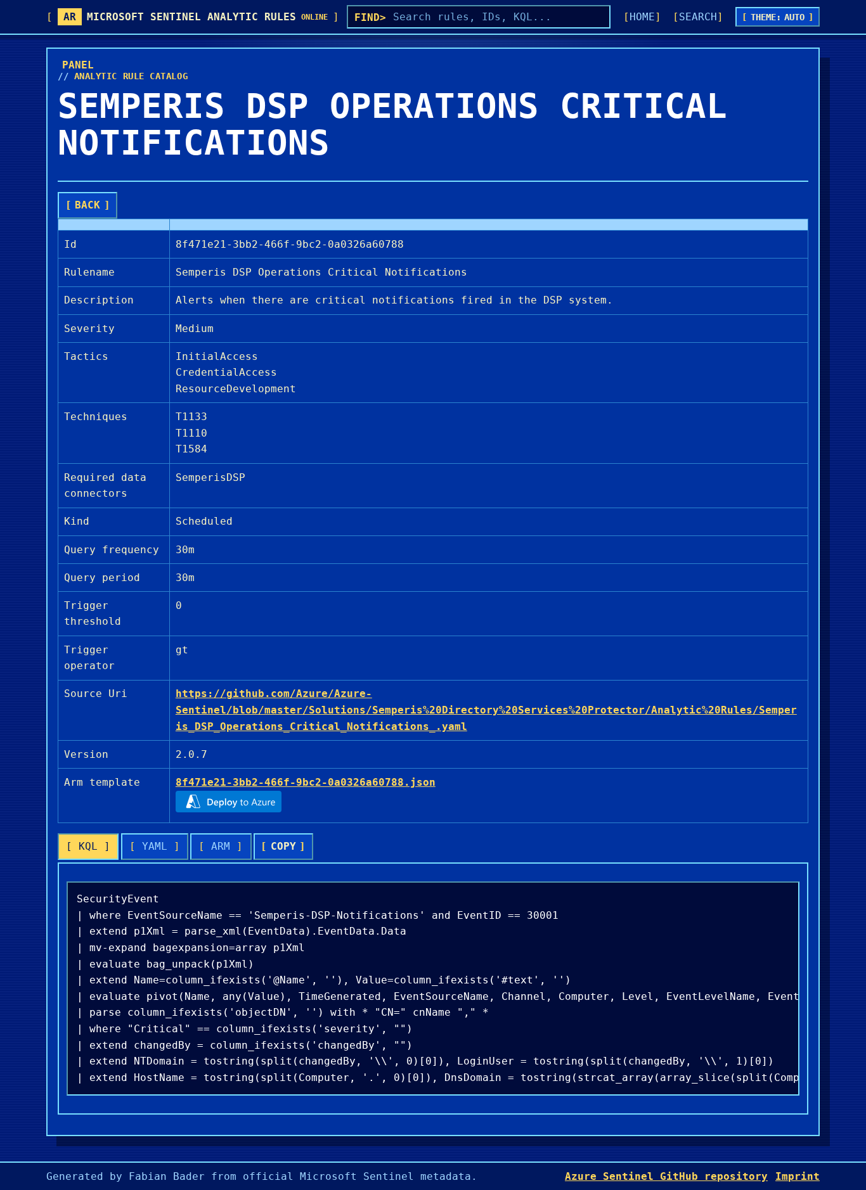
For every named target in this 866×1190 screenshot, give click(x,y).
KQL (88, 846)
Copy (283, 846)
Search (698, 17)
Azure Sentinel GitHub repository (666, 1176)
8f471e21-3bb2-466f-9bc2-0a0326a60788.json (306, 782)
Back (87, 205)
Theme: (778, 17)
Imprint (797, 1176)
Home (642, 17)
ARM (220, 846)
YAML (154, 846)
